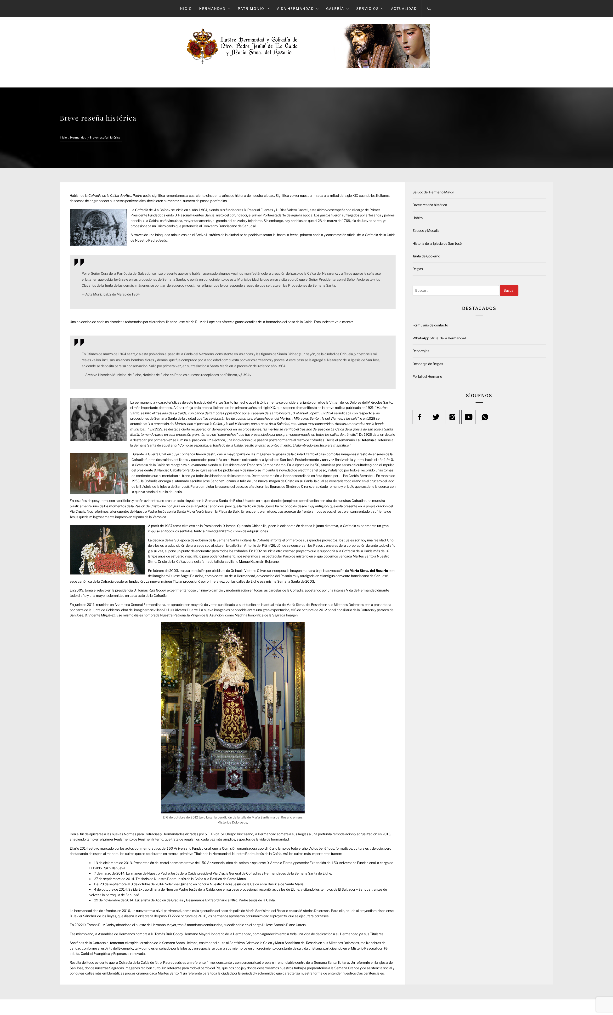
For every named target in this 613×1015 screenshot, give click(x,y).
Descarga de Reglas (428, 364)
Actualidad (404, 8)
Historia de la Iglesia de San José (437, 243)
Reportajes (421, 351)
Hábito (418, 218)
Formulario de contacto (430, 325)
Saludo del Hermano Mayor (433, 192)
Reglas (418, 269)
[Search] (429, 8)
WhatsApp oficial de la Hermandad (439, 338)
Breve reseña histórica (430, 205)
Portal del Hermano (427, 376)
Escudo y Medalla (426, 230)
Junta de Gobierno (426, 256)
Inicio (185, 8)
